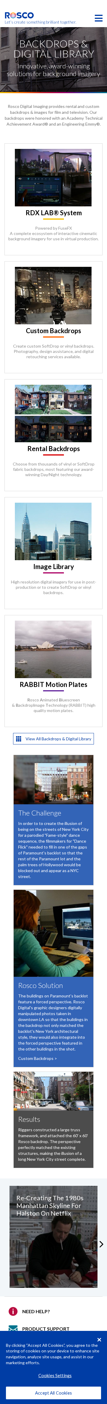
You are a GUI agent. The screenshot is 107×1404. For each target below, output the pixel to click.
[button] (103, 1244)
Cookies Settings (55, 1375)
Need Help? (36, 1311)
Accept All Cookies (53, 1392)
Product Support (46, 1328)
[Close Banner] (99, 1339)
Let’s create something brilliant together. (19, 22)
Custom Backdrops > (37, 1058)
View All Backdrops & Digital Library (58, 738)
